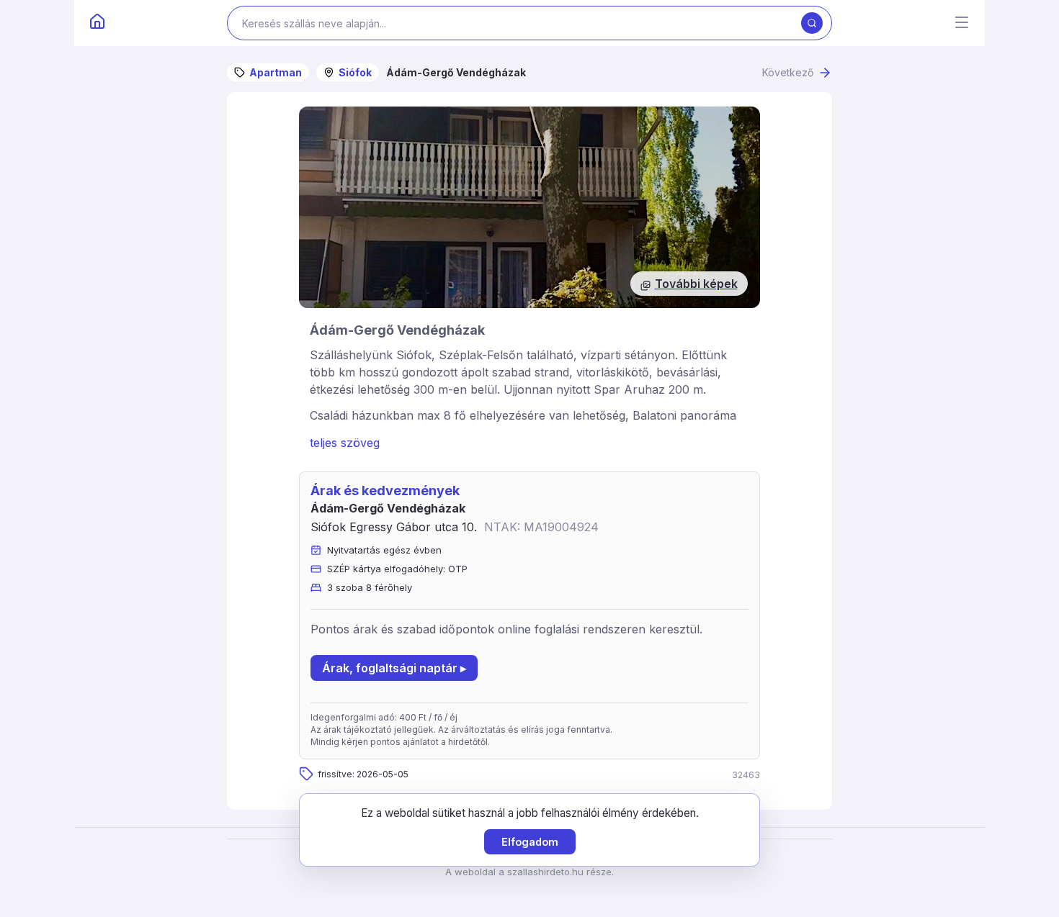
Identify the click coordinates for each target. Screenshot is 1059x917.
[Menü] (961, 23)
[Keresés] (812, 23)
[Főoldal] (97, 23)
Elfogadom (529, 842)
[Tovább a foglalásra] (529, 207)
